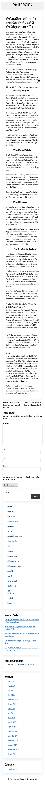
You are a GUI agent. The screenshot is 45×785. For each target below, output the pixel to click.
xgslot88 (10, 571)
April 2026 (11, 695)
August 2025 (12, 704)
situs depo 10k (12, 541)
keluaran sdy (11, 603)
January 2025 (12, 731)
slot (8, 546)
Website (5, 466)
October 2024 (12, 745)
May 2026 (11, 690)
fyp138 (9, 531)
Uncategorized (12, 769)
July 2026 (11, 681)
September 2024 (13, 749)
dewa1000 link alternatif (15, 536)
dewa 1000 (11, 526)
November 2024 (13, 740)
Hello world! (30, 664)
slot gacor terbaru (13, 521)
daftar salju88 (12, 581)
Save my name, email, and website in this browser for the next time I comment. (21, 478)
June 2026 (11, 686)
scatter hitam (12, 586)
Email (5, 458)
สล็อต (31, 47)
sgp (8, 591)
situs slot (10, 551)
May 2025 (11, 713)
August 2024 (12, 754)
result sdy (10, 593)
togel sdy (10, 598)
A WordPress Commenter (16, 664)
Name (5, 449)
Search (7, 492)
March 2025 (12, 722)
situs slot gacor (12, 556)
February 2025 (12, 727)
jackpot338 (11, 516)
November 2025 (13, 699)
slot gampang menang (14, 566)
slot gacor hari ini (13, 561)
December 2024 (13, 736)
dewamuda (10, 511)
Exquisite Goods (22, 4)
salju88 (9, 576)
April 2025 (11, 717)
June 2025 (11, 708)
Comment (6, 423)
